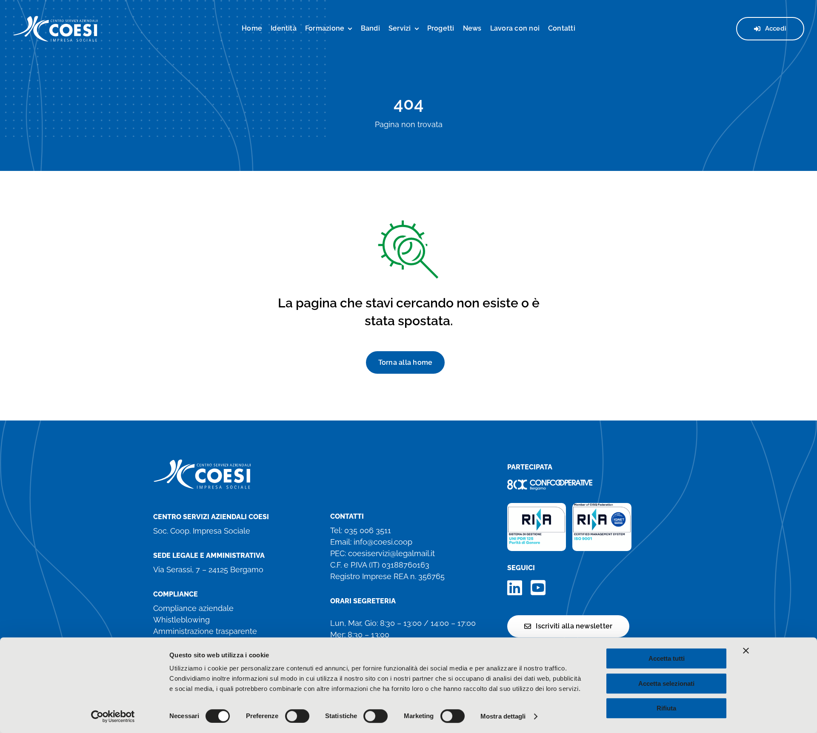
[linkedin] (514, 587)
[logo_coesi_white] (55, 18)
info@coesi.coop (383, 541)
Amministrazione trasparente (205, 631)
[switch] (297, 716)
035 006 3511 (367, 530)
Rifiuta (666, 708)
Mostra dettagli (503, 716)
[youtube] (538, 587)
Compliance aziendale (193, 608)
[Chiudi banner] (746, 650)
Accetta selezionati (666, 683)
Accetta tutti (666, 658)
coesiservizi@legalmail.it (391, 553)
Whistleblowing (181, 619)
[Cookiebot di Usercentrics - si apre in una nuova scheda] (113, 716)
